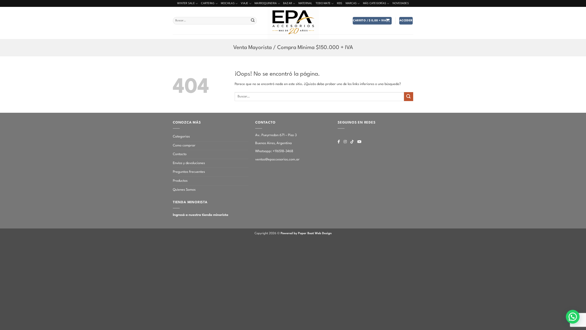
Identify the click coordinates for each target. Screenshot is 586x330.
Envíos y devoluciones (189, 163)
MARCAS (351, 3)
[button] (372, 21)
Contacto (180, 154)
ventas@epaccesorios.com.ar (277, 159)
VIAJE (244, 3)
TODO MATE (323, 3)
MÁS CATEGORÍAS (374, 3)
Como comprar (184, 145)
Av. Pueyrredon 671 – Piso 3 (276, 135)
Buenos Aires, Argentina (273, 143)
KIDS (339, 3)
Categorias (181, 136)
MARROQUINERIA (266, 3)
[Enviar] (253, 21)
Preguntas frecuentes (189, 172)
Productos (180, 181)
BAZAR (287, 3)
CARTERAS (207, 3)
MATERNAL (305, 3)
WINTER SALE (186, 3)
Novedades (401, 3)
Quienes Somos (184, 190)
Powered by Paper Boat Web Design (306, 233)
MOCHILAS (228, 3)
